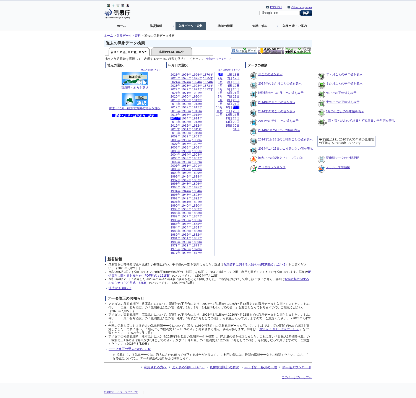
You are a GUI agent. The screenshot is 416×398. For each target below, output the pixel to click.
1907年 (197, 143)
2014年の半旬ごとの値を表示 (278, 120)
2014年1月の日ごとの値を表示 (279, 130)
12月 (219, 114)
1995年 (175, 187)
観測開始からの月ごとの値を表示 (281, 93)
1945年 (186, 187)
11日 (229, 111)
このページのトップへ (297, 377)
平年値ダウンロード (296, 367)
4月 (220, 85)
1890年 (197, 205)
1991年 (175, 202)
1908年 (197, 140)
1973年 (186, 85)
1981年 (175, 238)
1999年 (175, 173)
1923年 (197, 85)
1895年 (197, 187)
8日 (229, 100)
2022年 (175, 89)
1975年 (186, 78)
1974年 (186, 82)
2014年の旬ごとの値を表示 (276, 111)
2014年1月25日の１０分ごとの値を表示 (285, 148)
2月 (220, 78)
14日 (229, 122)
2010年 (175, 133)
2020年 (175, 96)
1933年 (186, 231)
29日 (236, 122)
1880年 (197, 242)
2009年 (175, 136)
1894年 (197, 191)
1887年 (197, 216)
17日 (236, 78)
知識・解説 (260, 26)
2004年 (175, 154)
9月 (220, 104)
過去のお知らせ (120, 288)
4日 (229, 85)
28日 (236, 118)
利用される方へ (155, 367)
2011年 (175, 129)
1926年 (197, 74)
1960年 (186, 133)
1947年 (186, 180)
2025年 (175, 78)
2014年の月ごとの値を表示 (276, 102)
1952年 (186, 162)
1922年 (197, 89)
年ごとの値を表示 (270, 74)
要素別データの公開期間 (342, 158)
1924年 (197, 82)
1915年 (197, 114)
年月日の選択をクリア (229, 70)
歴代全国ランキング (272, 167)
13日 (229, 118)
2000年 (175, 169)
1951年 (186, 165)
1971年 (186, 93)
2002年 (175, 162)
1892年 (197, 198)
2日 (229, 78)
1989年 (175, 209)
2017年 (175, 107)
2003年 (175, 158)
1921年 (197, 93)
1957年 (186, 143)
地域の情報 (225, 26)
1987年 (175, 216)
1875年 (208, 78)
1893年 (197, 194)
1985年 (175, 223)
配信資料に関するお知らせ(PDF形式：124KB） (256, 264)
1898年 (197, 176)
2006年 (175, 147)
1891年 (197, 202)
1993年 (175, 194)
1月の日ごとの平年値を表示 (345, 111)
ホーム (121, 26)
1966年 (186, 111)
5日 (229, 89)
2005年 (175, 151)
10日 (229, 107)
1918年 (197, 104)
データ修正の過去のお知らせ (130, 349)
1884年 (197, 227)
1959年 (186, 136)
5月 (220, 89)
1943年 (186, 194)
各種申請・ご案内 (295, 26)
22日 (236, 96)
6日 (229, 93)
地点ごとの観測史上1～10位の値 (280, 158)
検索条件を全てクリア (219, 58)
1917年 (197, 107)
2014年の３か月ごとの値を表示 (280, 83)
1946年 (186, 183)
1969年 (186, 100)
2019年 (175, 100)
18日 (236, 82)
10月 (219, 107)
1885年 (197, 223)
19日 (236, 85)
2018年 (175, 104)
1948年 (186, 176)
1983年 (175, 231)
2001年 (175, 165)
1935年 (186, 223)
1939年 (186, 209)
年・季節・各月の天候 (260, 367)
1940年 (186, 205)
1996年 (175, 183)
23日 (236, 100)
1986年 (175, 220)
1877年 (197, 252)
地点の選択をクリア (151, 70)
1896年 (197, 183)
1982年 (175, 234)
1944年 (186, 191)
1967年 (186, 107)
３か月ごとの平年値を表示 (344, 83)
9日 (229, 104)
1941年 (186, 202)
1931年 (186, 238)
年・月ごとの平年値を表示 (344, 74)
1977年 (175, 252)
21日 (236, 93)
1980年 (175, 242)
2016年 (175, 111)
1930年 (186, 242)
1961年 (186, 129)
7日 (229, 96)
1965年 (186, 114)
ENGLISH (276, 7)
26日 (236, 111)
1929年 (186, 245)
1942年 (186, 198)
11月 (219, 111)
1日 (229, 74)
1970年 (186, 96)
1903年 (197, 158)
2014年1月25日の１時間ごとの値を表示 (285, 139)
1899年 (197, 173)
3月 (220, 82)
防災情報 (156, 26)
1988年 (175, 213)
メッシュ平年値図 (338, 167)
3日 (229, 82)
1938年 (186, 213)
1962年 (186, 125)
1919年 (197, 100)
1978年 (175, 249)
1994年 (175, 191)
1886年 (197, 220)
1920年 (197, 96)
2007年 (175, 143)
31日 (236, 129)
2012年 (175, 125)
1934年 (186, 227)
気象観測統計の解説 (224, 367)
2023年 (175, 85)
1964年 (186, 118)
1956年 (186, 147)
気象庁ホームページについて (121, 392)
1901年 (197, 165)
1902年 (197, 162)
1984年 (175, 227)
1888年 (197, 213)
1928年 (186, 249)
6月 (220, 93)
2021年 (175, 93)
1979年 (175, 245)
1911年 (197, 129)
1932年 (186, 234)
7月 (220, 96)
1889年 (197, 209)
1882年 (197, 234)
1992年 (175, 198)
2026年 (175, 74)
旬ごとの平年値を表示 (341, 93)
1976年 (186, 74)
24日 (236, 104)
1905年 (197, 151)
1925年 (197, 78)
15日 (229, 125)
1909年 (197, 136)
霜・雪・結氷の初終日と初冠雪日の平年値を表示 (361, 120)
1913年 (197, 122)
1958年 (186, 140)
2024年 (175, 82)
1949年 (186, 173)
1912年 (197, 125)
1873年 (208, 85)
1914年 (197, 118)
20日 (236, 89)
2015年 (175, 114)
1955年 (186, 151)
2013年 (175, 122)
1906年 (197, 147)
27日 (236, 114)
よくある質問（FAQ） (188, 367)
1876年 (208, 74)
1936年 (186, 220)
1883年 (197, 231)
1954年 (186, 154)
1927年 (186, 252)
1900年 (197, 169)
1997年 (175, 180)
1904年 (197, 154)
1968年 (186, 104)
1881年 (197, 238)
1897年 (197, 180)
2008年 (175, 140)
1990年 (175, 205)
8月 (220, 100)
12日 (229, 114)
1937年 (186, 216)
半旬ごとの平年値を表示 (342, 102)
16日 (236, 74)
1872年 (208, 89)
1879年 (197, 245)
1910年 (197, 133)
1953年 (186, 158)
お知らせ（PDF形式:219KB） (279, 329)
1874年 (208, 82)
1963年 (186, 122)
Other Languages (301, 7)
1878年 (197, 249)
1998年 (175, 176)
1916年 (197, 111)
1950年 (186, 169)
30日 (236, 125)
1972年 (186, 89)
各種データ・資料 (191, 26)
